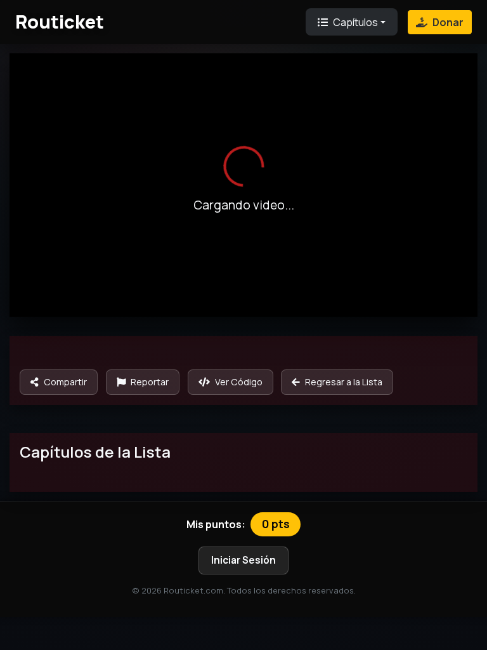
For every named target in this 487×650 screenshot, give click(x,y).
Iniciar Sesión (243, 560)
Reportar (150, 382)
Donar (448, 22)
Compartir (65, 382)
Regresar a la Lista (343, 382)
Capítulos (355, 22)
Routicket (59, 21)
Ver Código (239, 382)
